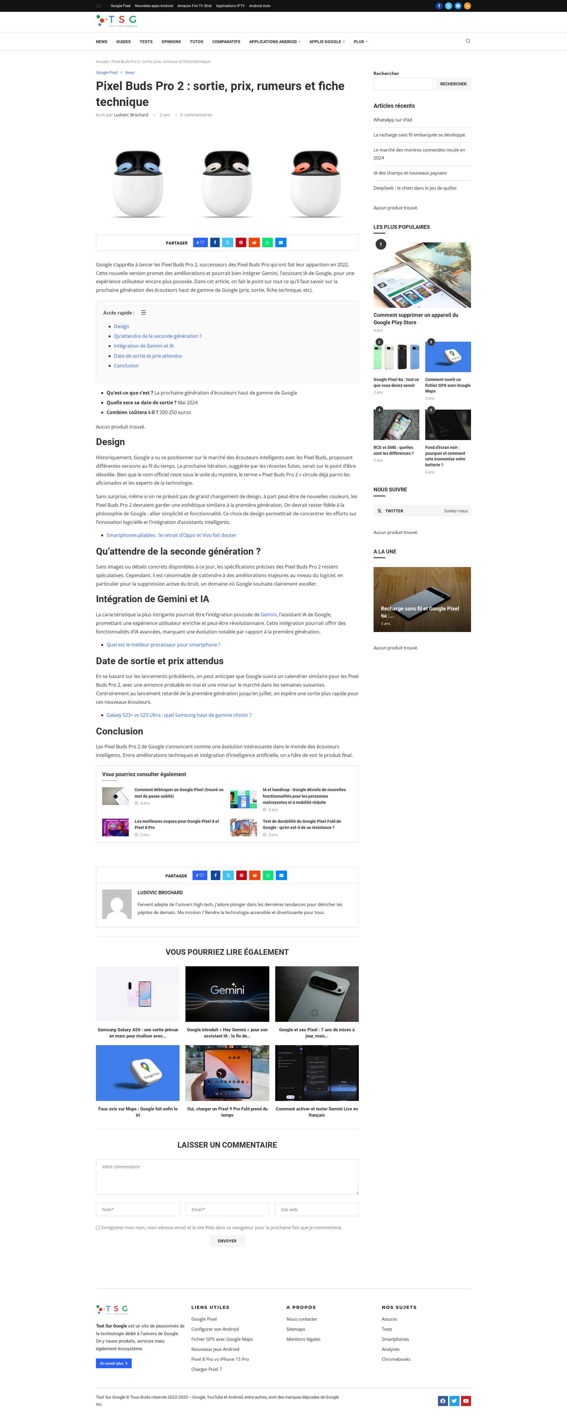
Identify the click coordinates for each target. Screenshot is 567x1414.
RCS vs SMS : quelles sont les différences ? (394, 450)
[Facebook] (439, 5)
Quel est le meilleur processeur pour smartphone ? (163, 644)
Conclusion (126, 365)
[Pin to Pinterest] (241, 242)
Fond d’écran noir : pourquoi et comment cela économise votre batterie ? (445, 456)
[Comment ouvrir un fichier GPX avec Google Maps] (448, 357)
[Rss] (467, 5)
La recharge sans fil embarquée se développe (419, 135)
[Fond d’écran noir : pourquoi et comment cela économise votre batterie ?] (448, 425)
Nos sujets (399, 1307)
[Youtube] (466, 1401)
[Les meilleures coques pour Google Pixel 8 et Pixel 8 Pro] (115, 827)
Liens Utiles (210, 1307)
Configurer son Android (215, 1329)
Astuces (389, 1319)
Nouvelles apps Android (154, 6)
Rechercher (386, 73)
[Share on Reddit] (254, 242)
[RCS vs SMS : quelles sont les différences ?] (396, 425)
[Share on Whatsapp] (267, 242)
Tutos (196, 41)
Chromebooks (396, 1359)
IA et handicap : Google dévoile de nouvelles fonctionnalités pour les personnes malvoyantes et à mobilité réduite (304, 796)
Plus (359, 41)
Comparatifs (226, 41)
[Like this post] (202, 242)
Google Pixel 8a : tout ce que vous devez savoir (396, 382)
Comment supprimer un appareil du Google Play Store (416, 318)
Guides (123, 41)
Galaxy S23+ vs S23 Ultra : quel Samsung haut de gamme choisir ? (179, 715)
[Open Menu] (98, 6)
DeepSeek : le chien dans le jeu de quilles (415, 188)
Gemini (269, 614)
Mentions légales (303, 1339)
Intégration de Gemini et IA (144, 346)
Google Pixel (121, 6)
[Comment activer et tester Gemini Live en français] (317, 1073)
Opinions (171, 41)
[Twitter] (448, 5)
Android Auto (260, 6)
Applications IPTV (230, 6)
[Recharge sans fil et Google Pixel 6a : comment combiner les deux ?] (422, 599)
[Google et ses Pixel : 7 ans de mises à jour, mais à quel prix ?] (317, 994)
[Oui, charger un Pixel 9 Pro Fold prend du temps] (227, 1073)
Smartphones (395, 1339)
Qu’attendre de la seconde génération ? (158, 336)
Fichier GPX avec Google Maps (222, 1339)
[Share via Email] (280, 242)
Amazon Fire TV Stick (194, 6)
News (101, 41)
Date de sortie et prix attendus (148, 356)
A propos (301, 1307)
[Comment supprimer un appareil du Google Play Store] (422, 274)
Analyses (391, 1349)
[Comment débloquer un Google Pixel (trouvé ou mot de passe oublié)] (115, 796)
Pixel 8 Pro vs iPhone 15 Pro (220, 1359)
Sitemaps (295, 1329)
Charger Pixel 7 (206, 1369)
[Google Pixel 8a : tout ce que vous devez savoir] (396, 357)
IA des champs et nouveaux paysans (410, 173)
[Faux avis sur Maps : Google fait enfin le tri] (138, 1073)
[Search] (468, 42)
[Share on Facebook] (215, 242)
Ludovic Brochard (131, 115)
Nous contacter (301, 1319)
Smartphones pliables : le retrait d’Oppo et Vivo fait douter (172, 535)
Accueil (102, 61)
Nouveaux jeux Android (215, 1349)
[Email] (458, 5)
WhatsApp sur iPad (393, 120)
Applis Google (325, 41)
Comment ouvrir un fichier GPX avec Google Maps (448, 385)
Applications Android (273, 41)
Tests (146, 41)
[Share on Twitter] (227, 242)
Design (121, 326)
